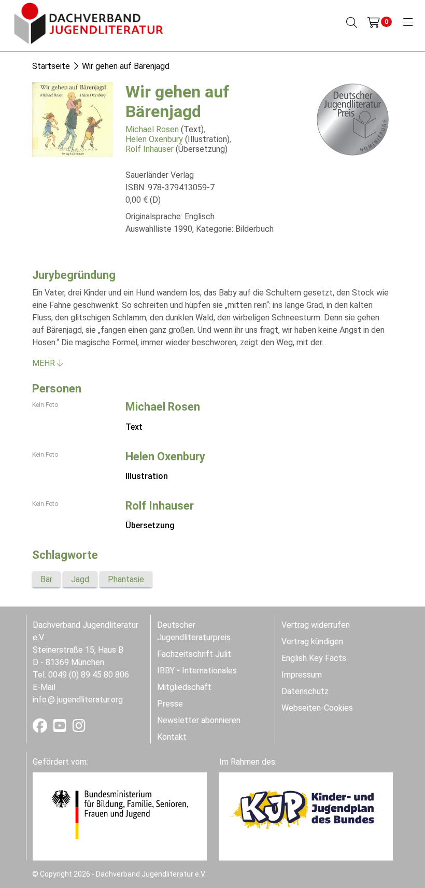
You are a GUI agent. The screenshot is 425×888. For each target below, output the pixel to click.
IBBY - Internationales (197, 670)
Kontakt (172, 737)
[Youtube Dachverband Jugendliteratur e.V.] (60, 728)
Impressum (301, 675)
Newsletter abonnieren (198, 720)
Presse (170, 704)
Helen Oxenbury (154, 139)
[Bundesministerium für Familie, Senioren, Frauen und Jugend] (120, 814)
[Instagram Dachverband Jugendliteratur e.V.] (79, 728)
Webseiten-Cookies (317, 708)
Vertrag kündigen (312, 641)
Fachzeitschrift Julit (194, 654)
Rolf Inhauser (149, 149)
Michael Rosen (152, 129)
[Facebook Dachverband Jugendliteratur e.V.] (41, 728)
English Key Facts (313, 658)
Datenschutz (305, 691)
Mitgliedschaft (184, 687)
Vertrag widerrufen (315, 625)
